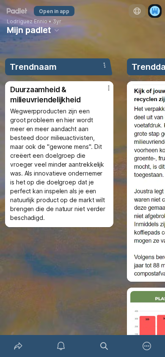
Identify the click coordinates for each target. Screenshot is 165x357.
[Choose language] (137, 11)
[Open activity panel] (61, 346)
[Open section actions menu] (104, 65)
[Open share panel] (18, 346)
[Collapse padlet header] (56, 30)
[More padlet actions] (147, 346)
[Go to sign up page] (155, 11)
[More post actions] (103, 91)
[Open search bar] (104, 346)
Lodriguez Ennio (27, 22)
